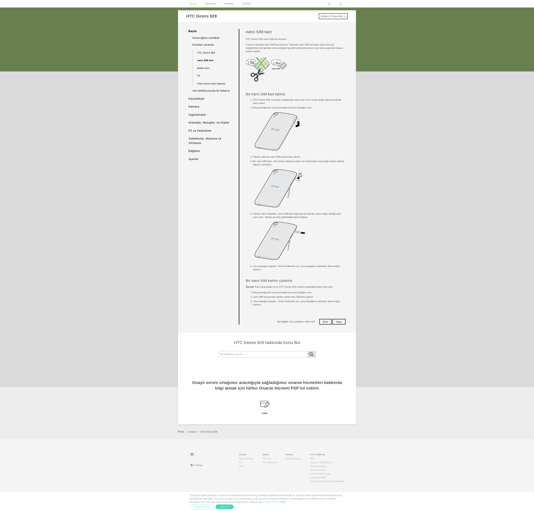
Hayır (339, 321)
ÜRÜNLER (210, 4)
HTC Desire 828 (206, 52)
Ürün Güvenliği (318, 470)
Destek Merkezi (293, 458)
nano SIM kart (205, 60)
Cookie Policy (271, 502)
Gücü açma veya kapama (211, 83)
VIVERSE (229, 4)
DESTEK (246, 4)
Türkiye (198, 465)
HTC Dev (267, 458)
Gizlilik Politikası (318, 466)
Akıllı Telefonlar (246, 458)
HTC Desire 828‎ (208, 432)
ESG (312, 458)
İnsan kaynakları (318, 477)
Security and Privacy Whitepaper (327, 481)
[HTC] (193, 3)
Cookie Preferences (320, 474)
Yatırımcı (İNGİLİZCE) (321, 462)
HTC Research (269, 462)
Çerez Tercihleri (202, 507)
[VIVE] (340, 3)
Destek (192, 432)
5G (240, 462)
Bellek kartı (203, 68)
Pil (198, 75)
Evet (325, 321)
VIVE (241, 466)
